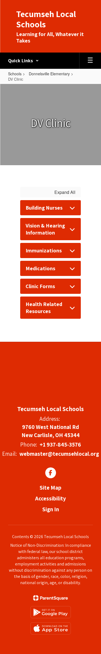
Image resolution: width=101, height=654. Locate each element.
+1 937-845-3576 (60, 444)
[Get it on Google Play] (50, 612)
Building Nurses (44, 207)
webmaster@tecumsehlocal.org (59, 453)
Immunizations (44, 250)
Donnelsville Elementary (49, 73)
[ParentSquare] (50, 598)
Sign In (50, 509)
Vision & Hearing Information (45, 229)
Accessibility (50, 498)
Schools (15, 73)
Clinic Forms (40, 286)
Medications (40, 268)
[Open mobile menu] (90, 61)
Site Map (50, 487)
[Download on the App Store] (50, 628)
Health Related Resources (44, 308)
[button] (23, 61)
